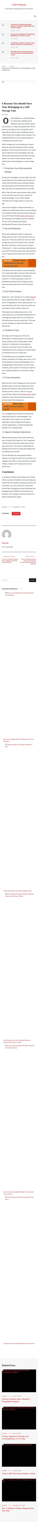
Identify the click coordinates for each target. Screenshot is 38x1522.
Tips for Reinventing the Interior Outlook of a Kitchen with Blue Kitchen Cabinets (28, 560)
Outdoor (5, 114)
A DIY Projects (19, 5)
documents (27, 394)
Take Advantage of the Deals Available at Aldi (17, 891)
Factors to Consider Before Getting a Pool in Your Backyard (18, 740)
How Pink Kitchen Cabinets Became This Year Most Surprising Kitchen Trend (22, 53)
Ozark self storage (26, 216)
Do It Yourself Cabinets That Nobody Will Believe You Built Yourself (23, 34)
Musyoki (4, 507)
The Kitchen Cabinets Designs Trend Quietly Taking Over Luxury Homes (23, 43)
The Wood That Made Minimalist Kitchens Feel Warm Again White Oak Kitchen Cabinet (22, 26)
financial (33, 297)
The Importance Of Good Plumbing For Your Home (18, 1343)
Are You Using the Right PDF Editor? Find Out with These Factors (18, 1193)
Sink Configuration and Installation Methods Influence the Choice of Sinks (16, 1041)
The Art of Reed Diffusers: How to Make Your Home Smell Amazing (10, 559)
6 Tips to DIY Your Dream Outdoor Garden (18, 1474)
